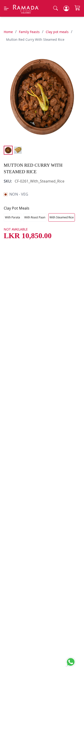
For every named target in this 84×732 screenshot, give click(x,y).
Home (8, 32)
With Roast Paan (34, 217)
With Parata (12, 217)
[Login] (66, 8)
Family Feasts (29, 32)
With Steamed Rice (61, 217)
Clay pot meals (57, 32)
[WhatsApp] (72, 661)
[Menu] (6, 8)
